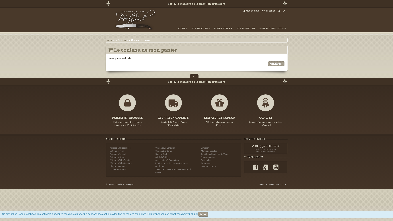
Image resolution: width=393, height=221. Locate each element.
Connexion (205, 163)
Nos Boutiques (245, 28)
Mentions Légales (209, 151)
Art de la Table (161, 157)
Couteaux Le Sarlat (118, 169)
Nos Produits (200, 28)
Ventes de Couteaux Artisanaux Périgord (173, 169)
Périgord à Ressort (118, 154)
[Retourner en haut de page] (194, 76)
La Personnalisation (272, 28)
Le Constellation (117, 151)
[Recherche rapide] (278, 10)
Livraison (205, 148)
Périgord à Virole (117, 157)
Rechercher (206, 160)
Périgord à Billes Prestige (121, 163)
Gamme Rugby (161, 154)
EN (284, 10)
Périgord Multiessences (120, 148)
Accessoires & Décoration (167, 160)
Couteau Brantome (163, 151)
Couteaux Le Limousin (165, 148)
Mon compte (252, 10)
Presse (158, 172)
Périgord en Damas (118, 166)
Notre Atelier (223, 28)
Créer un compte (208, 166)
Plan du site (281, 184)
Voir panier (269, 10)
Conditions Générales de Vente (214, 154)
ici (202, 214)
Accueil (182, 28)
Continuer (276, 63)
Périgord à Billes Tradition (121, 160)
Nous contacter (208, 157)
